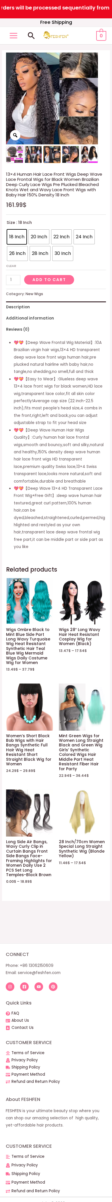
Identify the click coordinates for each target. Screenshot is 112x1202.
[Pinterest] (53, 986)
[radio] (16, 237)
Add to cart (49, 279)
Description (18, 307)
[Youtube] (38, 986)
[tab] (56, 307)
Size (11, 222)
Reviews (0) (17, 329)
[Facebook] (24, 986)
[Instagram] (10, 986)
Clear (11, 266)
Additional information (30, 318)
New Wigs (34, 293)
